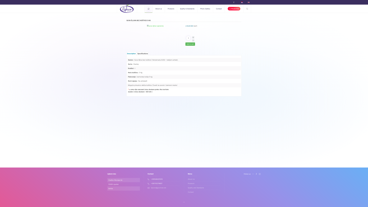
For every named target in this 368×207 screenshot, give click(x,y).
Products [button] (171, 9)
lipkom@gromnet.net (158, 188)
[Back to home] (127, 9)
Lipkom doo (111, 174)
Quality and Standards (196, 188)
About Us (191, 179)
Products (191, 183)
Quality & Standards (187, 9)
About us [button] (158, 9)
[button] (247, 9)
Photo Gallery (205, 9)
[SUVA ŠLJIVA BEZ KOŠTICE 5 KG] (155, 26)
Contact (219, 9)
